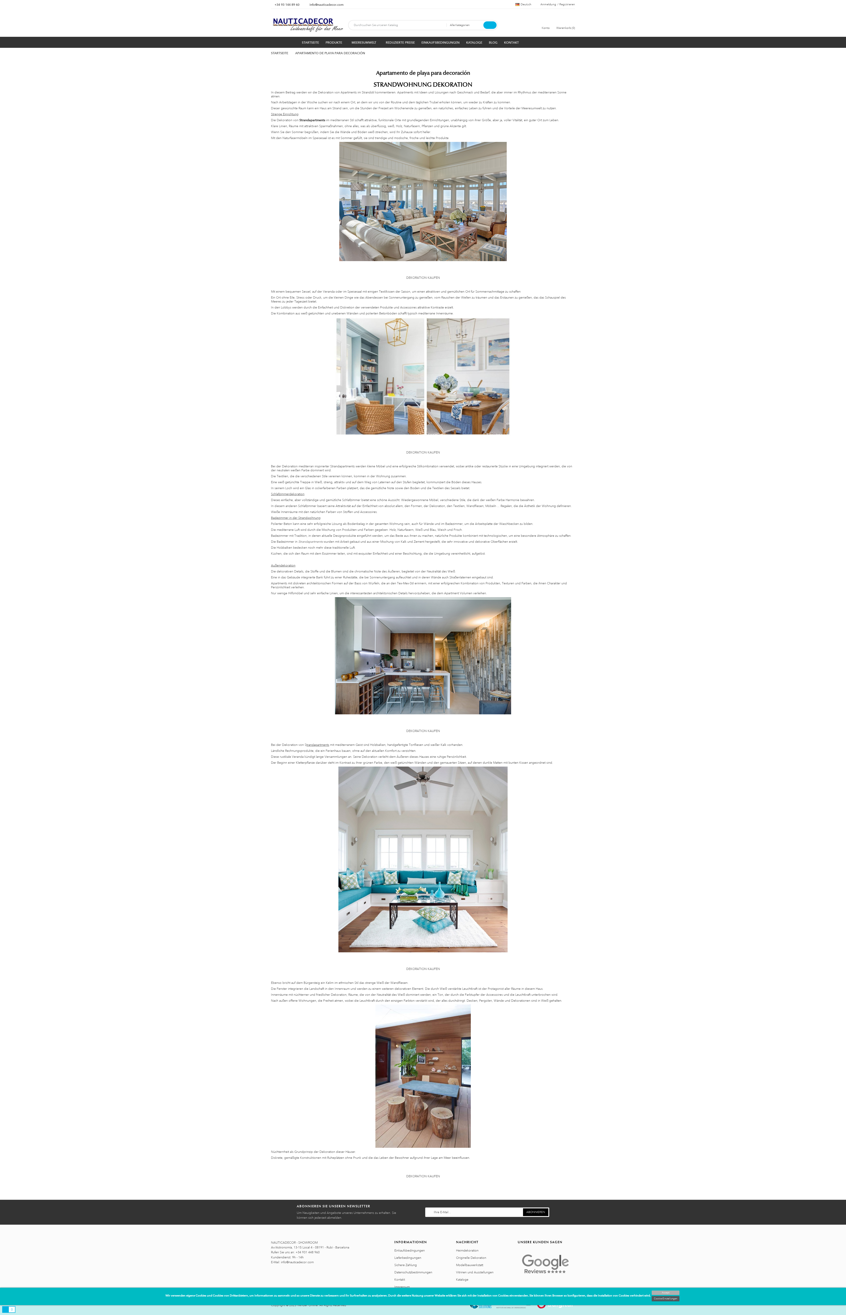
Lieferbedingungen (407, 1258)
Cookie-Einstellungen (665, 1298)
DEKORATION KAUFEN (423, 278)
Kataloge (462, 1280)
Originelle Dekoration (471, 1258)
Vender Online (307, 1305)
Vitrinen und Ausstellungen (475, 1272)
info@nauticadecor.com (326, 5)
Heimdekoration (467, 1250)
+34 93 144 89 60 (287, 5)
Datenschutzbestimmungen (413, 1272)
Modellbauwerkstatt (469, 1265)
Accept (665, 1292)
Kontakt (399, 1280)
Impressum (402, 1287)
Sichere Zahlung (405, 1265)
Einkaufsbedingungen (409, 1250)
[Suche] (490, 25)
